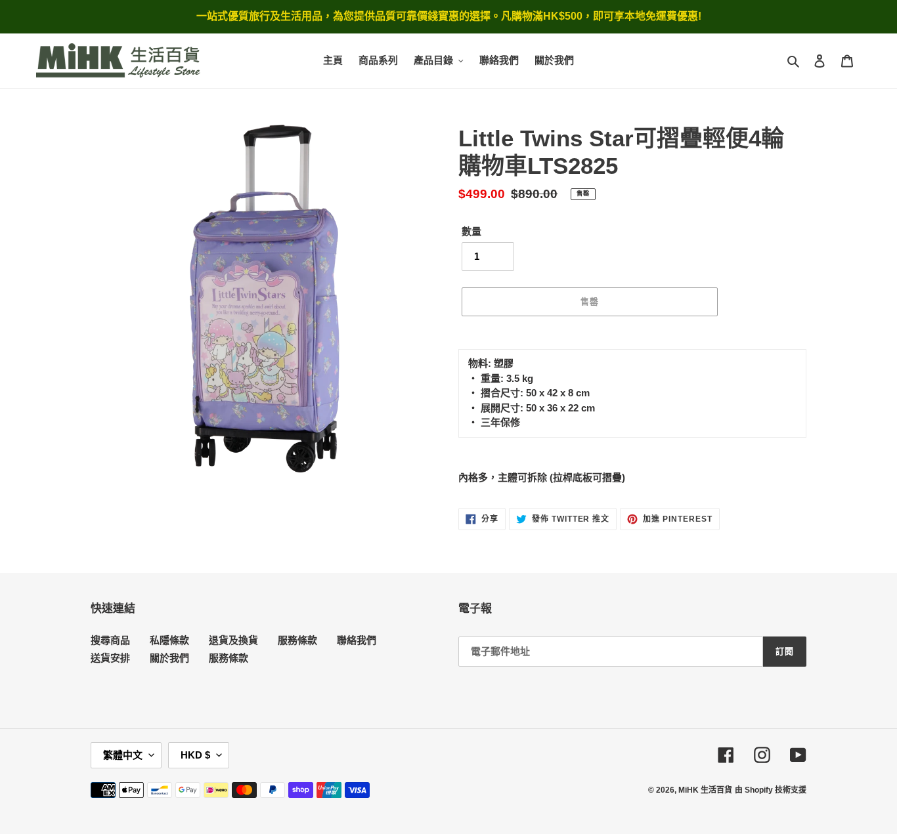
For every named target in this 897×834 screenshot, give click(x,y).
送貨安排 (110, 657)
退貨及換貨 (233, 640)
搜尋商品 (110, 640)
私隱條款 (169, 640)
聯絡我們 (356, 640)
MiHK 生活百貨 (705, 790)
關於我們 (169, 657)
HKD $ (195, 755)
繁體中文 (122, 755)
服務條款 (297, 640)
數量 (471, 231)
